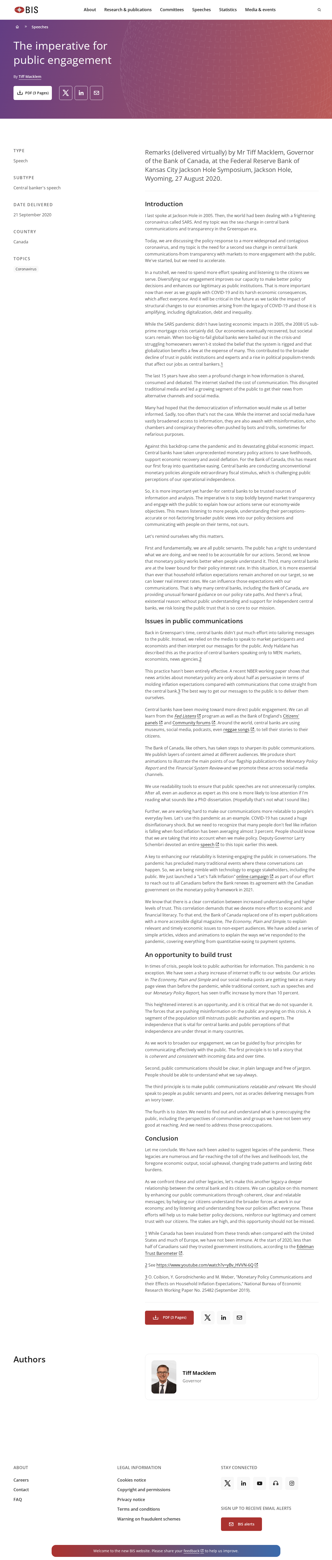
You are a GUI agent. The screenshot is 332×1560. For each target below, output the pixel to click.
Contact (21, 1489)
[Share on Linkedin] (81, 93)
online (252, 876)
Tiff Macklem (30, 76)
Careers (21, 1480)
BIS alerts (246, 1524)
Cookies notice (131, 1480)
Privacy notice (131, 1499)
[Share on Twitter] (65, 93)
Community (191, 723)
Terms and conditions (138, 1509)
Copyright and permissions (143, 1489)
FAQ (17, 1499)
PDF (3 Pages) (37, 92)
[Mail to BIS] (96, 93)
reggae (236, 729)
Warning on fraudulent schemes (149, 1519)
